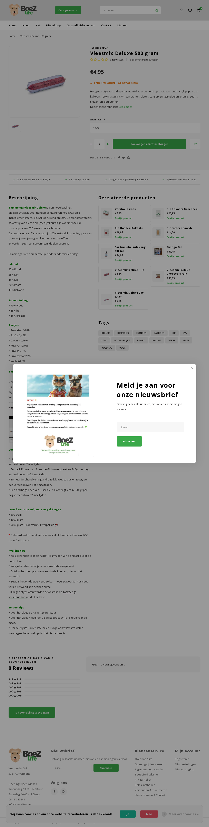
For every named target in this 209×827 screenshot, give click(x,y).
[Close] (191, 368)
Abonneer (129, 441)
